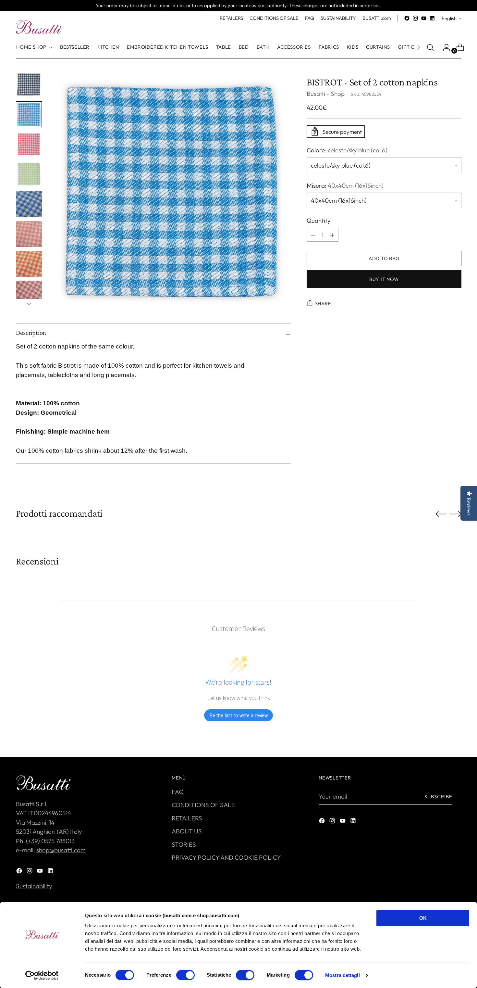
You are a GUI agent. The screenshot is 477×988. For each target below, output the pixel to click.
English (449, 18)
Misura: (345, 185)
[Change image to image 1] (29, 84)
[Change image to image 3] (29, 144)
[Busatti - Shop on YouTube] (424, 18)
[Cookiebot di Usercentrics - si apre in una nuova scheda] (42, 975)
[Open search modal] (430, 47)
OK (423, 918)
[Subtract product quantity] (332, 234)
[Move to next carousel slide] (455, 513)
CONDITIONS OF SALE (203, 805)
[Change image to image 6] (29, 234)
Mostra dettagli (342, 975)
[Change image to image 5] (29, 204)
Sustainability (34, 886)
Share (323, 303)
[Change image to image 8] (29, 294)
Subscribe (438, 796)
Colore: (347, 150)
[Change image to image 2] (29, 114)
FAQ (178, 792)
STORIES (184, 844)
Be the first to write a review (239, 715)
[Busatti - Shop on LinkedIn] (432, 18)
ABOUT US (187, 831)
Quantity (319, 220)
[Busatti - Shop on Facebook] (407, 18)
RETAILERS (187, 818)
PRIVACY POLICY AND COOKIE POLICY (226, 857)
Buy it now (383, 279)
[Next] (418, 47)
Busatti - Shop (326, 93)
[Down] (29, 304)
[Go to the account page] (443, 47)
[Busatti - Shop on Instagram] (415, 18)
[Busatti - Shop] (38, 27)
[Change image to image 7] (29, 264)
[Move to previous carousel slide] (440, 514)
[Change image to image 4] (29, 174)
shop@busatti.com (61, 850)
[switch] (185, 975)
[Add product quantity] (313, 234)
